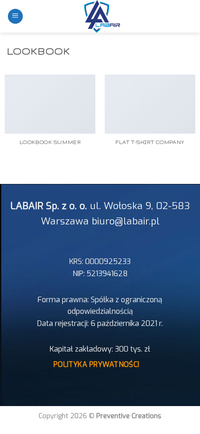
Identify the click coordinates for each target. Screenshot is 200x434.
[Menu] (15, 16)
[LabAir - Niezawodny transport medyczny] (100, 16)
